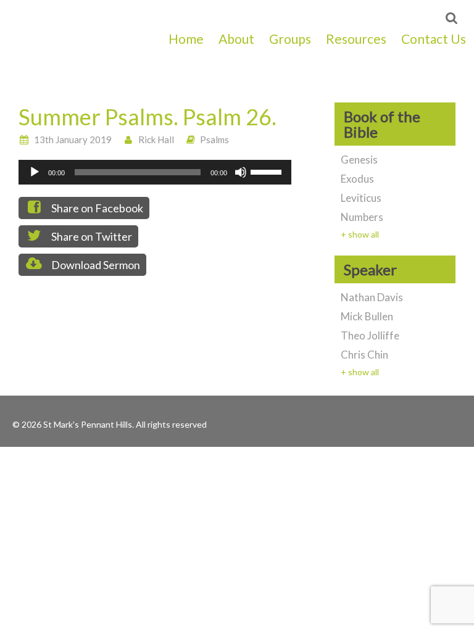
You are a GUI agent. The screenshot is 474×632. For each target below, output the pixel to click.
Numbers (362, 216)
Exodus (357, 178)
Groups (290, 38)
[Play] (34, 172)
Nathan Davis (372, 297)
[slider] (268, 171)
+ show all (360, 234)
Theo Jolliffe (370, 335)
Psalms (214, 139)
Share (96, 208)
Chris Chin (364, 354)
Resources (356, 38)
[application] (155, 172)
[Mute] (241, 172)
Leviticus (361, 197)
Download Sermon (94, 265)
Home (186, 38)
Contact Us (433, 38)
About (236, 38)
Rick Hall (156, 139)
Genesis (359, 159)
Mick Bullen (367, 316)
